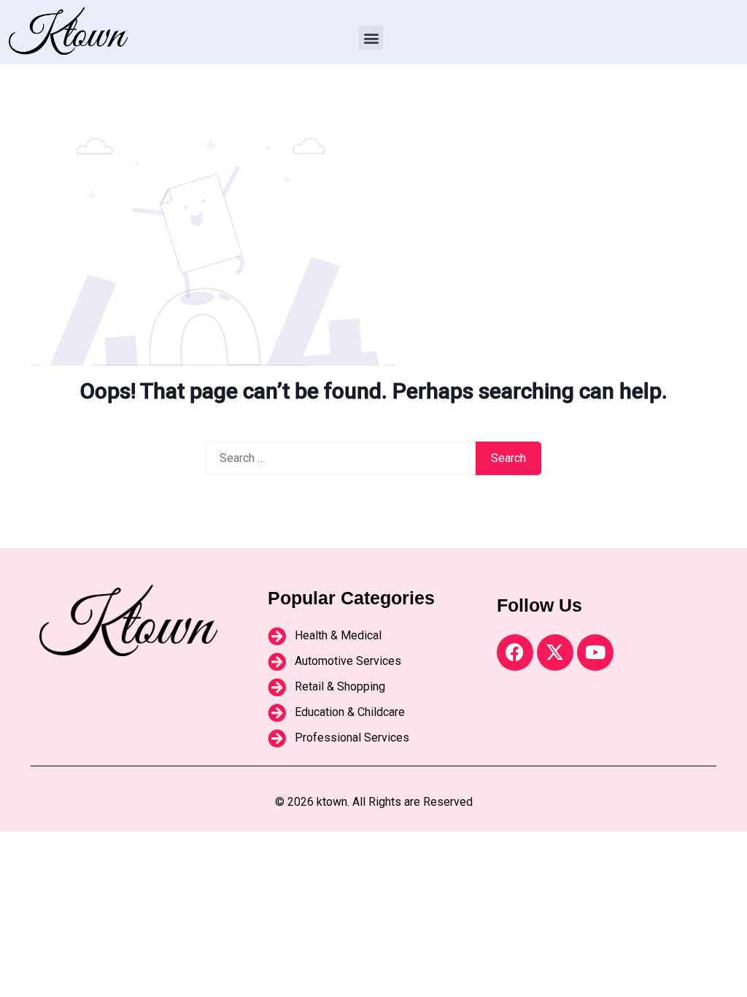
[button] (371, 38)
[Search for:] (341, 458)
